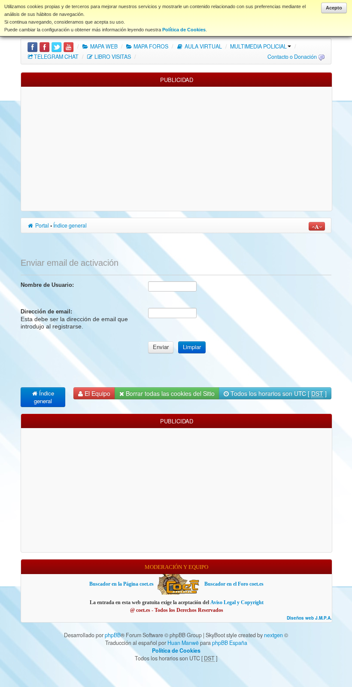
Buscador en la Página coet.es (121, 584)
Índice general (70, 225)
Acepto (334, 7)
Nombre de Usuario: (47, 285)
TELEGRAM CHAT (56, 57)
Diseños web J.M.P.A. (309, 618)
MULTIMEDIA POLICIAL (258, 46)
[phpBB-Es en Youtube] (68, 46)
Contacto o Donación (292, 57)
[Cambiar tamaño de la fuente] (317, 226)
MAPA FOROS (150, 46)
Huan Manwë (183, 643)
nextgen (273, 635)
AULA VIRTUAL (202, 46)
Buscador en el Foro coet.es (234, 584)
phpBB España (229, 643)
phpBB (113, 635)
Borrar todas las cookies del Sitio (169, 393)
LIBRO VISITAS (112, 57)
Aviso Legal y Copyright (237, 602)
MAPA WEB (103, 46)
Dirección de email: (46, 311)
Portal (41, 225)
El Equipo (96, 393)
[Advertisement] (176, 147)
